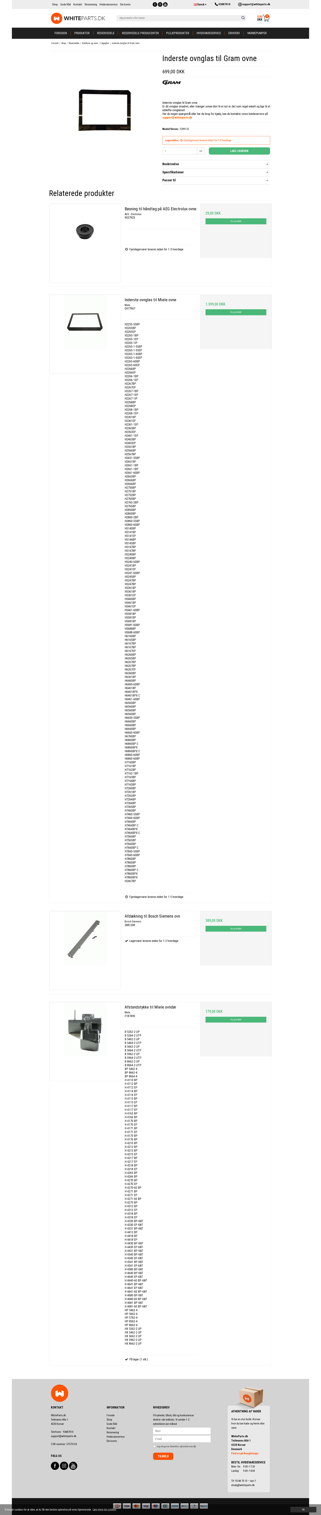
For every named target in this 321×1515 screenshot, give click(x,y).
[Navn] (185, 1430)
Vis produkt (235, 221)
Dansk (201, 4)
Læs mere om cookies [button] (104, 1509)
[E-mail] (185, 1438)
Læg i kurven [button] (239, 151)
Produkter (82, 33)
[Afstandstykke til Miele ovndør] (85, 1041)
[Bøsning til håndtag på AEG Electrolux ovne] (85, 243)
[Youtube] (165, 4)
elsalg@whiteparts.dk (243, 1485)
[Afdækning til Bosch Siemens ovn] (85, 950)
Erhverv (234, 33)
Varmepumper (257, 33)
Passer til (169, 180)
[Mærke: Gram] (171, 89)
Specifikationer (173, 172)
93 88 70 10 (241, 1481)
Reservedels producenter (140, 33)
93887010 (62, 1432)
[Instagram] (160, 4)
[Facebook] (155, 4)
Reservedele (105, 33)
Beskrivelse (170, 164)
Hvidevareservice (209, 33)
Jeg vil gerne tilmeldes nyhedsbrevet (184, 1446)
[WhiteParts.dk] (78, 18)
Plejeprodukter (177, 33)
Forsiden (60, 33)
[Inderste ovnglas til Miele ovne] (85, 334)
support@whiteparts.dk (63, 1436)
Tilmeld (163, 1456)
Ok (303, 1509)
